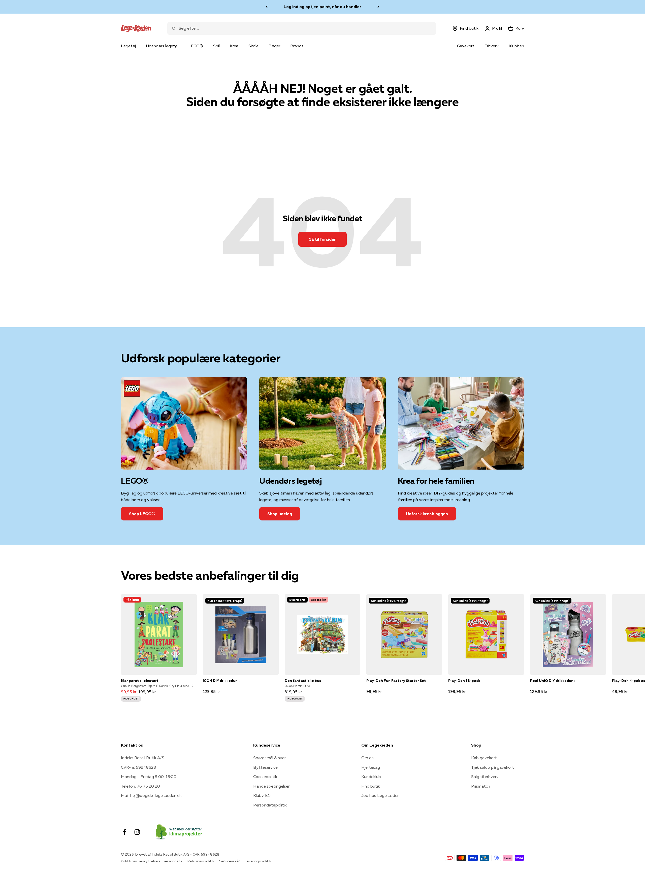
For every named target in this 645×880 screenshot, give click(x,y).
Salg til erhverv (485, 776)
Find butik (370, 786)
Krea (234, 45)
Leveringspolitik (258, 861)
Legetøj (128, 45)
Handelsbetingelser (271, 786)
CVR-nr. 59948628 (138, 767)
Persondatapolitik (270, 804)
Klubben (516, 45)
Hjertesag (370, 767)
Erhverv (492, 45)
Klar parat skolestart (139, 680)
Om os (367, 757)
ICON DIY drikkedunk (221, 680)
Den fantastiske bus (303, 680)
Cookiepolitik (265, 776)
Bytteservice (265, 767)
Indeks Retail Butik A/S (142, 757)
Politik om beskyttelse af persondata (151, 861)
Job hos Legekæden (380, 795)
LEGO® (195, 45)
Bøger (274, 45)
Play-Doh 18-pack (464, 680)
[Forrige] (267, 7)
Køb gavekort (484, 757)
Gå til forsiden (322, 239)
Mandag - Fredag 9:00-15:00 (148, 776)
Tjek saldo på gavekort (492, 767)
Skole (253, 45)
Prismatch (480, 786)
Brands (297, 45)
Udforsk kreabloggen (427, 513)
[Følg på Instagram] (137, 832)
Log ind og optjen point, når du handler (322, 6)
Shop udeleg (279, 513)
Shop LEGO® (142, 513)
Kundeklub (371, 776)
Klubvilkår (262, 795)
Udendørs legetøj (162, 45)
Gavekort (465, 45)
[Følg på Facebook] (124, 832)
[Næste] (378, 7)
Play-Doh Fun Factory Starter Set (396, 680)
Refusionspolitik (200, 861)
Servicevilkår (229, 861)
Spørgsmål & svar (269, 757)
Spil (216, 45)
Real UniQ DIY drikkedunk (552, 680)
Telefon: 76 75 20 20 (140, 786)
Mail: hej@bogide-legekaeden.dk (151, 795)
